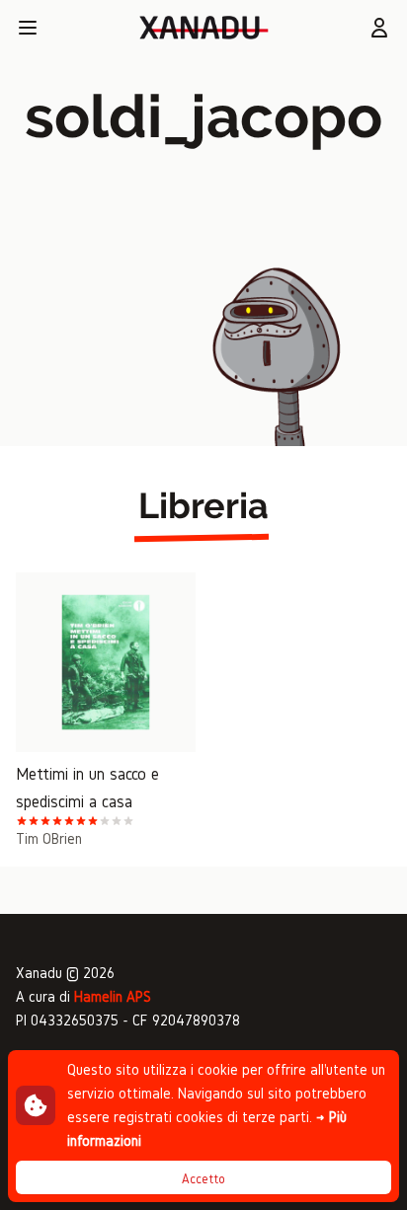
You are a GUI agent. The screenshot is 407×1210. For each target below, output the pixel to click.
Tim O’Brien (49, 838)
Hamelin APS (112, 996)
